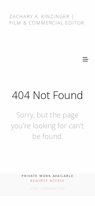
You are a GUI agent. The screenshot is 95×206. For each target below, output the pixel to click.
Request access (47, 180)
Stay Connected (47, 188)
